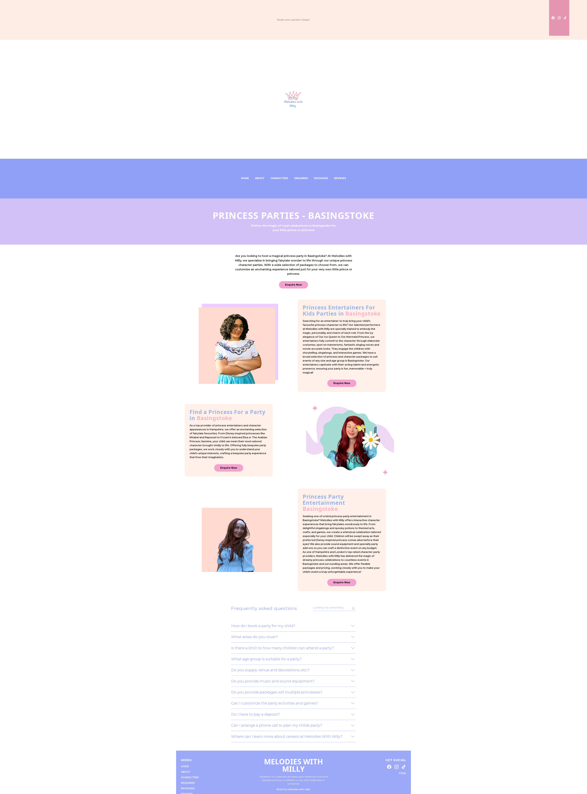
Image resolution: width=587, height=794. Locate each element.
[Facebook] (553, 17)
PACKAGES (321, 178)
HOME (245, 178)
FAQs (402, 773)
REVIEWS (340, 178)
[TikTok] (565, 17)
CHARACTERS (279, 178)
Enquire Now (293, 284)
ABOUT (259, 178)
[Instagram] (559, 17)
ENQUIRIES (301, 178)
